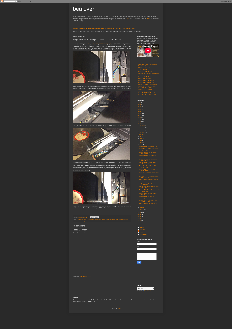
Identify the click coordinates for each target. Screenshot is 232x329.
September (142, 132)
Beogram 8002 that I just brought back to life (99, 43)
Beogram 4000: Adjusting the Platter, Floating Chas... (148, 183)
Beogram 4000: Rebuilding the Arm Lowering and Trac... (148, 201)
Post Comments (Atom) (85, 276)
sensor (74, 221)
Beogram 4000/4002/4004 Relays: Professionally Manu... (147, 163)
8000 (85, 219)
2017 (139, 121)
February (141, 207)
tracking (83, 221)
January (141, 209)
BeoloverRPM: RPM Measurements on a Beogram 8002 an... (149, 177)
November (142, 128)
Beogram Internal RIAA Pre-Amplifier (147, 86)
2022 (139, 111)
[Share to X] (94, 217)
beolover (83, 9)
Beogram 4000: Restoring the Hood (148, 146)
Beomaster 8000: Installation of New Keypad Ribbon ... (148, 166)
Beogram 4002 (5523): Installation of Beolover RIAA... (148, 159)
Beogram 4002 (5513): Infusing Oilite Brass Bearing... (148, 153)
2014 (139, 214)
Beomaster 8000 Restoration (145, 71)
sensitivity (125, 219)
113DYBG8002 (80, 219)
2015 (139, 212)
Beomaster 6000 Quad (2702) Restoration (148, 73)
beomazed (142, 229)
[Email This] (91, 217)
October (141, 130)
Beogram (104, 219)
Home (102, 274)
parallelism (112, 219)
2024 (139, 107)
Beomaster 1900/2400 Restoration (146, 75)
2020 (139, 115)
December (142, 125)
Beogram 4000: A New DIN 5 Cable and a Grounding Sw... (149, 190)
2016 (139, 124)
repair (116, 219)
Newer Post (76, 274)
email (148, 19)
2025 (139, 105)
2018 (139, 119)
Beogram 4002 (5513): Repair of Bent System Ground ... (148, 170)
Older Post (128, 274)
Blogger (119, 308)
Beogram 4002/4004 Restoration (146, 82)
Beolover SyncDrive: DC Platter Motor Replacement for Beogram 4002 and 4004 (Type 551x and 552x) (104, 28)
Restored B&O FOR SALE (144, 67)
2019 (139, 117)
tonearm (79, 221)
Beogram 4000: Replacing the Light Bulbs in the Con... (148, 194)
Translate (148, 290)
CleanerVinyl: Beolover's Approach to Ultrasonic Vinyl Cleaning (147, 95)
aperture (97, 219)
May (140, 140)
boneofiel (142, 232)
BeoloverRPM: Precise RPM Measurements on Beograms (145, 88)
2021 (139, 113)
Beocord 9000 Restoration (144, 91)
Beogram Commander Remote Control (147, 84)
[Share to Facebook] (96, 217)
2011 (139, 220)
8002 (88, 219)
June (140, 138)
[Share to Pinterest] (98, 217)
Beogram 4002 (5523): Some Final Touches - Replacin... (147, 156)
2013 (139, 216)
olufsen (107, 219)
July (140, 136)
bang (100, 219)
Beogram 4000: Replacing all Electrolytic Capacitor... (146, 197)
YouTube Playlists (142, 69)
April (140, 142)
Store (127, 19)
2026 (139, 102)
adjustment (91, 219)
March (141, 144)
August (141, 134)
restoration (120, 219)
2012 (139, 218)
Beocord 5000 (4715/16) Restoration (147, 93)
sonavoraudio (143, 234)
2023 (139, 109)
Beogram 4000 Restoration (144, 78)
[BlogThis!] (93, 217)
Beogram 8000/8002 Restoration (146, 80)
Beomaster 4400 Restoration (145, 77)
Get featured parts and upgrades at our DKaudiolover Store (147, 65)
